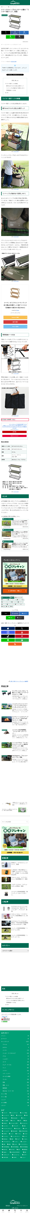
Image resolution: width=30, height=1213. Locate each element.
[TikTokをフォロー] (8, 636)
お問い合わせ (15, 1208)
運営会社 (8, 1205)
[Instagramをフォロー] (8, 632)
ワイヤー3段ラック (20, 604)
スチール (21, 602)
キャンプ (5, 599)
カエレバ (16, 429)
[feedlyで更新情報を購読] (22, 640)
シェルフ (15, 602)
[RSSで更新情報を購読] (15, 644)
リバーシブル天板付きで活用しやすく (15, 88)
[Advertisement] (15, 663)
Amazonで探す (15, 317)
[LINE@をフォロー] (8, 640)
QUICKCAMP (13, 61)
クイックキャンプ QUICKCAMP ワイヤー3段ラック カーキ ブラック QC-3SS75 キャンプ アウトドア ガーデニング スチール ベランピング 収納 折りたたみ (14, 426)
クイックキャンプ (6, 602)
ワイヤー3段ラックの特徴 (11, 83)
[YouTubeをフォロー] (22, 632)
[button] (19, 37)
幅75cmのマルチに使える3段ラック (15, 86)
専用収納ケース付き (11, 90)
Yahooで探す (15, 326)
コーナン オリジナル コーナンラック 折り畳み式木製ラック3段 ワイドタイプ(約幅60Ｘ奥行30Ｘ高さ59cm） (15, 305)
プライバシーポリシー (22, 1205)
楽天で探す (15, 322)
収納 (4, 606)
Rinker (17, 310)
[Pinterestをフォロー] (22, 636)
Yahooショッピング (14, 435)
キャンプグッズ (12, 599)
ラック (4, 604)
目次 (13, 80)
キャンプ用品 (21, 599)
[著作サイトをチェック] (8, 628)
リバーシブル (11, 604)
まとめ (6, 92)
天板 (8, 606)
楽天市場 (14, 431)
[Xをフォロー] (22, 628)
